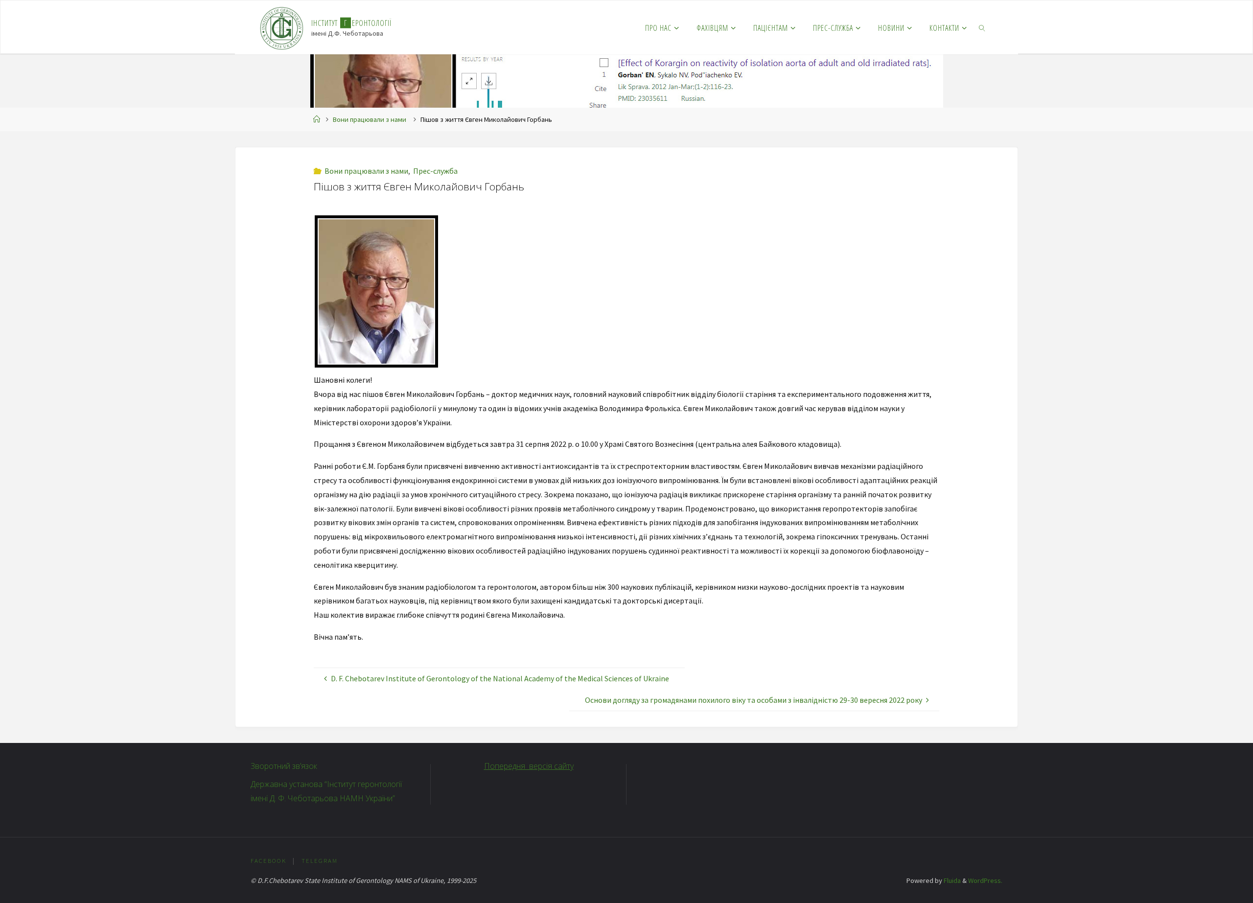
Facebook (268, 860)
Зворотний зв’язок (284, 766)
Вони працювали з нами (369, 119)
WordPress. (985, 880)
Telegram (320, 860)
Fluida (951, 880)
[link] (982, 27)
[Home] (316, 119)
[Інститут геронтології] (281, 27)
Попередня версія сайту (529, 766)
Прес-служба (435, 171)
